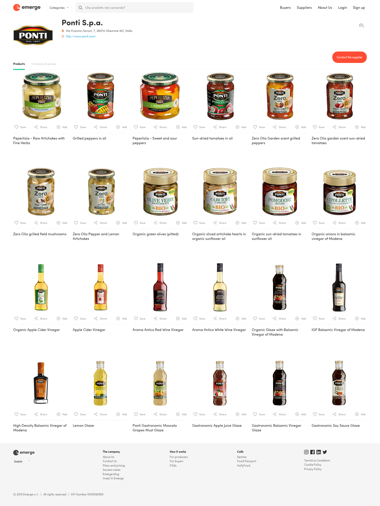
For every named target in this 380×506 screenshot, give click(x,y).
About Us (325, 7)
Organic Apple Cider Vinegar (36, 330)
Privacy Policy (313, 469)
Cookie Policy (312, 464)
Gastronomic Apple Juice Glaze (217, 425)
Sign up (359, 7)
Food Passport (246, 461)
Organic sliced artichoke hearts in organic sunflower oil (219, 236)
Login (342, 7)
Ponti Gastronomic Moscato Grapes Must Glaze (155, 427)
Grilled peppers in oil (89, 138)
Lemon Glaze (83, 425)
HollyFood (243, 465)
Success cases (112, 469)
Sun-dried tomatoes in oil (212, 138)
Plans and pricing (114, 465)
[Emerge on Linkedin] (318, 453)
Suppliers (304, 7)
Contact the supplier (349, 57)
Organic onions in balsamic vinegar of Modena (333, 236)
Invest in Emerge (113, 478)
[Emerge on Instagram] (306, 453)
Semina (242, 457)
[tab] (190, 251)
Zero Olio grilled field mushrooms (39, 234)
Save (23, 127)
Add (64, 127)
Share (43, 127)
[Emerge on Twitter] (325, 453)
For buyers (176, 461)
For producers (179, 457)
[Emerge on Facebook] (312, 453)
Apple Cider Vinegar (89, 330)
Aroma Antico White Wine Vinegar (219, 330)
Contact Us (110, 461)
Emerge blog (111, 474)
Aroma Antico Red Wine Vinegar (158, 330)
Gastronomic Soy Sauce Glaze (336, 425)
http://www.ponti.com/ (81, 36)
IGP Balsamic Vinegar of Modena (338, 330)
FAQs (173, 465)
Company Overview (44, 64)
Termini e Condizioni (317, 460)
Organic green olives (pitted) (156, 234)
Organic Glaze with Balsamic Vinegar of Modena (275, 332)
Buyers (285, 7)
